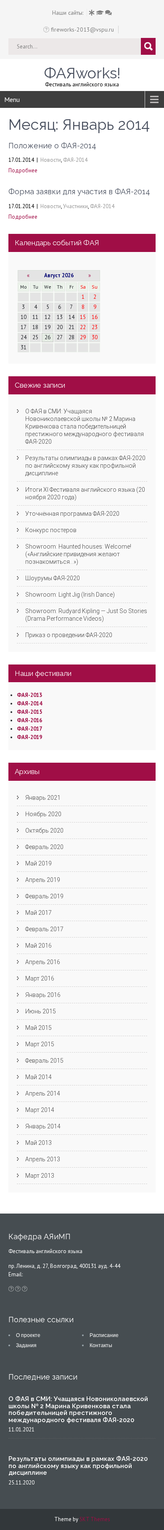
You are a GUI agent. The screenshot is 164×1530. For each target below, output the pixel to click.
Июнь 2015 (40, 1011)
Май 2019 (38, 863)
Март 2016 (39, 978)
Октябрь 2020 (44, 830)
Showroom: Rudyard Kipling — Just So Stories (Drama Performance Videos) (86, 615)
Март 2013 (39, 1175)
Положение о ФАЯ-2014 (52, 145)
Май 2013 (38, 1142)
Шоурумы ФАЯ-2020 (52, 578)
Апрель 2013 (42, 1159)
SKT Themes (94, 1519)
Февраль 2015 (44, 1060)
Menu (12, 99)
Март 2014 (39, 1110)
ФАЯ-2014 (75, 159)
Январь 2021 (43, 797)
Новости (50, 159)
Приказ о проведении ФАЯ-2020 (68, 635)
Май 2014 (38, 1077)
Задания (26, 1345)
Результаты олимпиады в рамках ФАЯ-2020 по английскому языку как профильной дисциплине (85, 466)
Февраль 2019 (44, 896)
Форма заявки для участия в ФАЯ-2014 (79, 191)
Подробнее (22, 170)
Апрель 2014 (42, 1093)
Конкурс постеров (51, 530)
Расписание (104, 1335)
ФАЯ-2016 (29, 720)
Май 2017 (38, 912)
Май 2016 (38, 945)
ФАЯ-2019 (29, 737)
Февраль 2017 (44, 929)
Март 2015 (39, 1044)
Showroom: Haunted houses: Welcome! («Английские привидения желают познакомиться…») (78, 554)
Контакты (101, 1345)
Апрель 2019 (42, 879)
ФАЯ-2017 (29, 728)
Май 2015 (38, 1027)
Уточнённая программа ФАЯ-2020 (72, 513)
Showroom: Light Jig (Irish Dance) (70, 594)
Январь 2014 (43, 1126)
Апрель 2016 (42, 962)
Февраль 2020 (44, 847)
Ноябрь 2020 (43, 814)
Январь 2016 (43, 994)
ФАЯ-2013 (29, 695)
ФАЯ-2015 (29, 711)
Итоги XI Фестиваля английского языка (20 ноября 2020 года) (85, 493)
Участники (75, 206)
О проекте (28, 1335)
